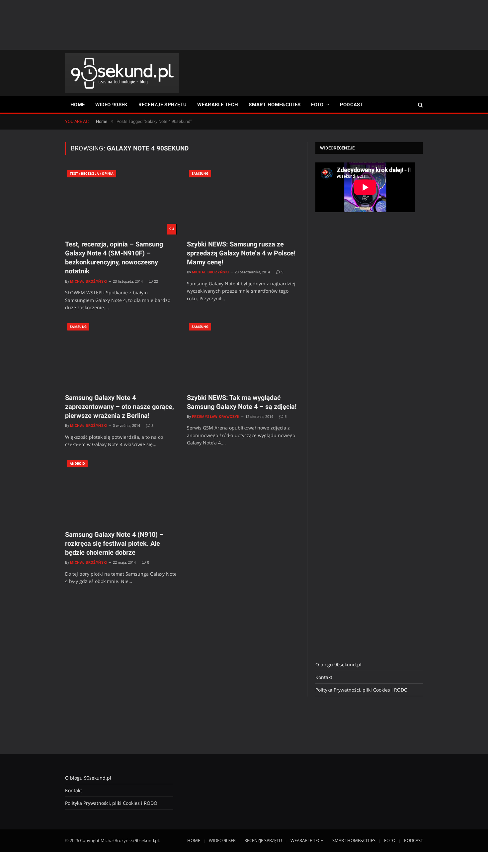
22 (156, 281)
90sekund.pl (147, 840)
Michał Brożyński (88, 281)
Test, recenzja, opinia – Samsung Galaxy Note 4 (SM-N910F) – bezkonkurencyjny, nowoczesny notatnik (114, 257)
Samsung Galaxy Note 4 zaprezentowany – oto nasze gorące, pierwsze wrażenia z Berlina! (119, 407)
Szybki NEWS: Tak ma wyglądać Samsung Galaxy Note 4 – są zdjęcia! (241, 402)
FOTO (317, 105)
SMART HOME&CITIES (274, 105)
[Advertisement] (244, 25)
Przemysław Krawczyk (216, 417)
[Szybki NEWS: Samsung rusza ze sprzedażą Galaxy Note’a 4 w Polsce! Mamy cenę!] (243, 201)
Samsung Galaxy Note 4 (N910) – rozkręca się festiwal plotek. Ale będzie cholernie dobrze (114, 543)
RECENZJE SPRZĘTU (162, 105)
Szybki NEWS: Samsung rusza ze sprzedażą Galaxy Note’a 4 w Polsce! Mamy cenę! (241, 253)
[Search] (420, 104)
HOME (77, 105)
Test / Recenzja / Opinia (92, 173)
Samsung (200, 173)
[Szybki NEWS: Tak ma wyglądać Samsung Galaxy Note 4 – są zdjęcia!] (243, 354)
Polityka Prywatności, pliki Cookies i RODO (361, 690)
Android (77, 463)
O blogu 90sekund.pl (338, 664)
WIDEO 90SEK (111, 105)
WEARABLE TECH (217, 105)
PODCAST (351, 105)
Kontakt (323, 677)
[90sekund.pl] (122, 73)
